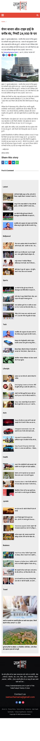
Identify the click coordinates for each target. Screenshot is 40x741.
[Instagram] (23, 702)
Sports (5, 280)
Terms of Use (20, 709)
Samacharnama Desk (11, 52)
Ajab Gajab (35, 709)
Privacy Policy (12, 709)
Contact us (28, 709)
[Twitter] (20, 702)
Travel (5, 589)
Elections (29, 712)
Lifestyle (6, 369)
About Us (4, 709)
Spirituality (11, 712)
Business (6, 545)
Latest (5, 187)
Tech (5, 324)
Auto (5, 413)
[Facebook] (16, 702)
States (3, 21)
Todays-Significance (20, 712)
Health (5, 457)
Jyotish (5, 501)
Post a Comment (7, 170)
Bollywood (6, 236)
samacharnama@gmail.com (20, 695)
